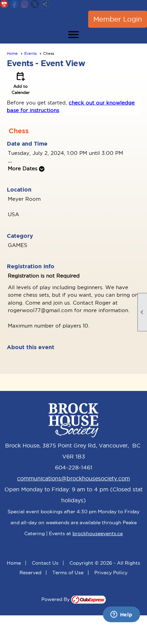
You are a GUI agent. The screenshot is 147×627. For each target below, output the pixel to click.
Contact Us (45, 563)
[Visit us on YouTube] (4, 4)
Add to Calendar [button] (21, 83)
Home (12, 53)
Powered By (56, 599)
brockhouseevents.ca (97, 533)
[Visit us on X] (35, 4)
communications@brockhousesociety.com (73, 478)
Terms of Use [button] (67, 572)
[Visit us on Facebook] (14, 4)
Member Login (117, 19)
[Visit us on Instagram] (25, 4)
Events (30, 53)
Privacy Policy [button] (111, 572)
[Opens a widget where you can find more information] (121, 615)
